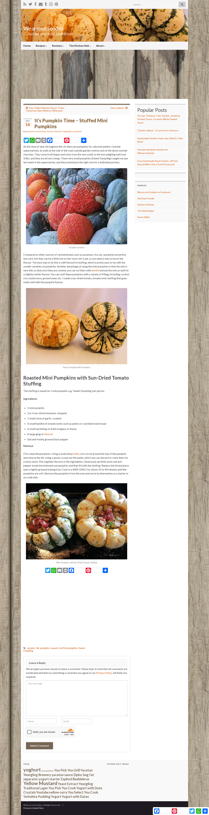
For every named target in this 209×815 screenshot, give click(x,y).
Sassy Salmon (117, 107)
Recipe (50, 131)
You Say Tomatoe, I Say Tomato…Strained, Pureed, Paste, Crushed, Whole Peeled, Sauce (158, 119)
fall (37, 648)
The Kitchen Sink (79, 45)
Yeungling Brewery (37, 775)
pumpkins (45, 648)
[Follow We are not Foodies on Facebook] (35, 3)
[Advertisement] (104, 74)
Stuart (28, 131)
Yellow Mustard (40, 783)
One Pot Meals (39, 131)
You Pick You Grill (67, 770)
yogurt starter (49, 779)
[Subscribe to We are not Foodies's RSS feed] (24, 3)
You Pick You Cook (62, 788)
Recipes (41, 45)
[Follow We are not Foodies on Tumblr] (46, 3)
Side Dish (58, 131)
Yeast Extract (68, 784)
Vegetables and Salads (72, 131)
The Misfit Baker (145, 210)
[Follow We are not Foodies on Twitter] (30, 3)
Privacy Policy (104, 672)
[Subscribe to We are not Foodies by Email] (41, 3)
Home (27, 45)
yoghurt (32, 769)
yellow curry (58, 792)
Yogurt (56, 796)
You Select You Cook (83, 792)
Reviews (57, 45)
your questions (47, 771)
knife (96, 270)
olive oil (48, 434)
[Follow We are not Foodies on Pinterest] (56, 3)
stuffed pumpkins (68, 648)
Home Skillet (143, 217)
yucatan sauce (62, 775)
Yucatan (86, 770)
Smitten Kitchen (145, 204)
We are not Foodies (43, 28)
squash (54, 648)
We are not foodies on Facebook (153, 192)
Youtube (42, 792)
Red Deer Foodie (145, 198)
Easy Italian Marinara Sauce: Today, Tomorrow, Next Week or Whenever (45, 109)
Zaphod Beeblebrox (75, 779)
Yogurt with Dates (75, 796)
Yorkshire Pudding (36, 796)
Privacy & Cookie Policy (33, 808)
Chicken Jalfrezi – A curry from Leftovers (157, 130)
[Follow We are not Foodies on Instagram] (51, 3)
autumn (31, 648)
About (100, 45)
